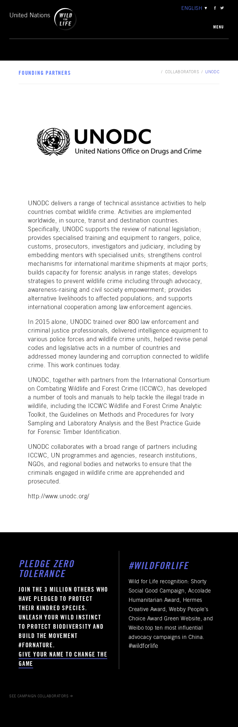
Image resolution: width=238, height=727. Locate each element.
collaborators (182, 72)
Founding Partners (45, 73)
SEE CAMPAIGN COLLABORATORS (38, 696)
